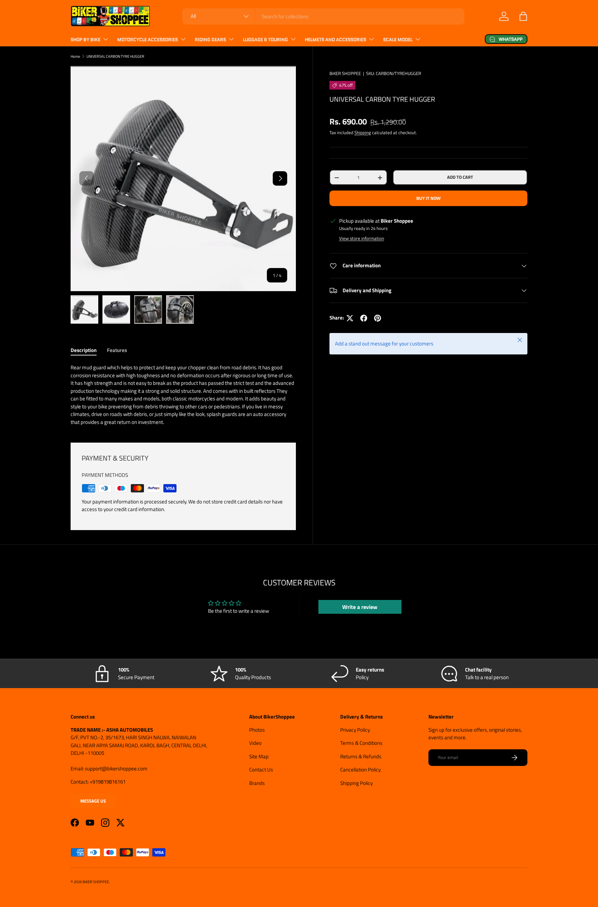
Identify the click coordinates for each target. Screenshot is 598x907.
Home (75, 56)
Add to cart (460, 177)
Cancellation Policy (360, 770)
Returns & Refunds (360, 756)
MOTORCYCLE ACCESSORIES (147, 39)
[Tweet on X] (350, 318)
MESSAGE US (93, 800)
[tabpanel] (183, 395)
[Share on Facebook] (364, 318)
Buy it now (428, 198)
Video (255, 743)
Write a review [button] (359, 607)
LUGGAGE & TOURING (265, 39)
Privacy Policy (355, 730)
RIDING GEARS (210, 39)
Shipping (362, 132)
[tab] (84, 350)
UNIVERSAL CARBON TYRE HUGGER (115, 56)
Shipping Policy (356, 783)
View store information (361, 238)
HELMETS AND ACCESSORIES (335, 39)
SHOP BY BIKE (85, 39)
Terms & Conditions (361, 743)
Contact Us (261, 770)
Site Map (259, 756)
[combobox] (323, 16)
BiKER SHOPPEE (345, 73)
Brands (257, 783)
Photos (257, 730)
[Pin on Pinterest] (377, 318)
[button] (523, 16)
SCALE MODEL (398, 39)
